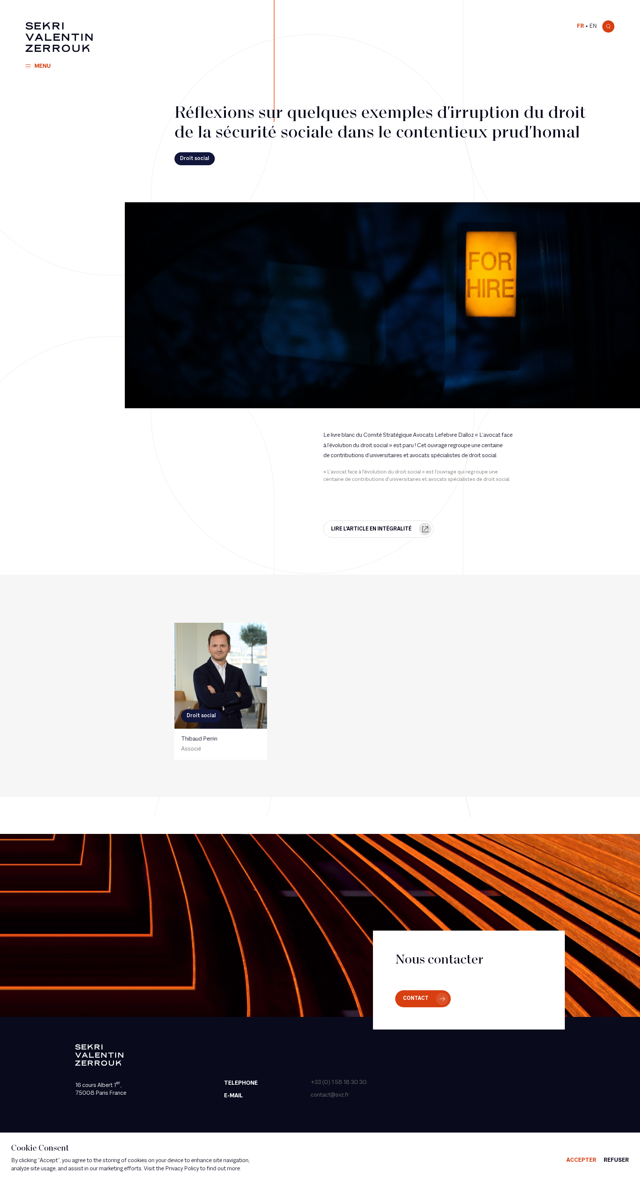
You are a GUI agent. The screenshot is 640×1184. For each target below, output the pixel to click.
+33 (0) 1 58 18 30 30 (339, 1082)
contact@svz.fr (330, 1095)
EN (593, 26)
